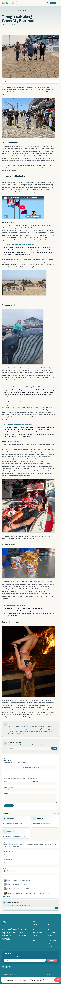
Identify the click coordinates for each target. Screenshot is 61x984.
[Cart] (47, 3)
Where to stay (9, 856)
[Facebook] (3, 966)
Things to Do (36, 924)
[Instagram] (6, 966)
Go (56, 908)
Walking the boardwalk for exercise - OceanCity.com (16, 606)
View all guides (6, 896)
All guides (56, 813)
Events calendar (10, 854)
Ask (54, 3)
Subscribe (54, 748)
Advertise (50, 946)
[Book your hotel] (16, 2)
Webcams (35, 935)
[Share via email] (14, 871)
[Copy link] (4, 871)
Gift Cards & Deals (52, 932)
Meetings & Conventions (53, 938)
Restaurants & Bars (37, 932)
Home (3, 10)
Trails (34, 938)
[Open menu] (58, 3)
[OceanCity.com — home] (5, 923)
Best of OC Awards (52, 927)
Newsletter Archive (52, 940)
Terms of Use (56, 974)
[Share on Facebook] (11, 871)
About (49, 924)
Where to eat (9, 859)
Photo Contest (51, 930)
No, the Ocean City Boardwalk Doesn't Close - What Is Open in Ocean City (22, 387)
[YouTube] (9, 966)
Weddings (50, 935)
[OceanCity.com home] (5, 3)
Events (35, 927)
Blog (7, 10)
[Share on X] (7, 871)
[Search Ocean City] (12, 2)
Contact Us (50, 943)
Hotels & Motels (37, 930)
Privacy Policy (47, 974)
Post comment (9, 806)
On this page (6, 81)
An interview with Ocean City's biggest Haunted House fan (18, 424)
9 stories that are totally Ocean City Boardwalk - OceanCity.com (19, 245)
